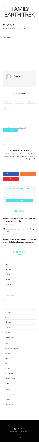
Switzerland (10, 337)
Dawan (17, 76)
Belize (8, 301)
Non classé (7, 368)
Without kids (8, 405)
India (7, 264)
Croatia (8, 322)
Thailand (9, 284)
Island (6, 358)
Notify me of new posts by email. (15, 128)
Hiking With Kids (9, 353)
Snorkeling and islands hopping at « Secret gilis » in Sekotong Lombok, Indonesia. (19, 240)
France (8, 327)
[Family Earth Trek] (19, 11)
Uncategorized (9, 395)
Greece (8, 332)
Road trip (7, 390)
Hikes (6, 343)
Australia (7, 291)
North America (9, 373)
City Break (7, 312)
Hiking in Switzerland (11, 348)
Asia (5, 259)
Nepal (8, 279)
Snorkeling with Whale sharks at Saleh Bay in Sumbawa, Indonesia (19, 219)
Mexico (8, 306)
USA (7, 383)
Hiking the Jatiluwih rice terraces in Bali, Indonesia (18, 230)
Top (20, 437)
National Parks (10, 378)
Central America (9, 296)
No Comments (22, 28)
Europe (6, 317)
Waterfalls (7, 400)
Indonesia (9, 269)
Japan (8, 274)
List (5, 363)
